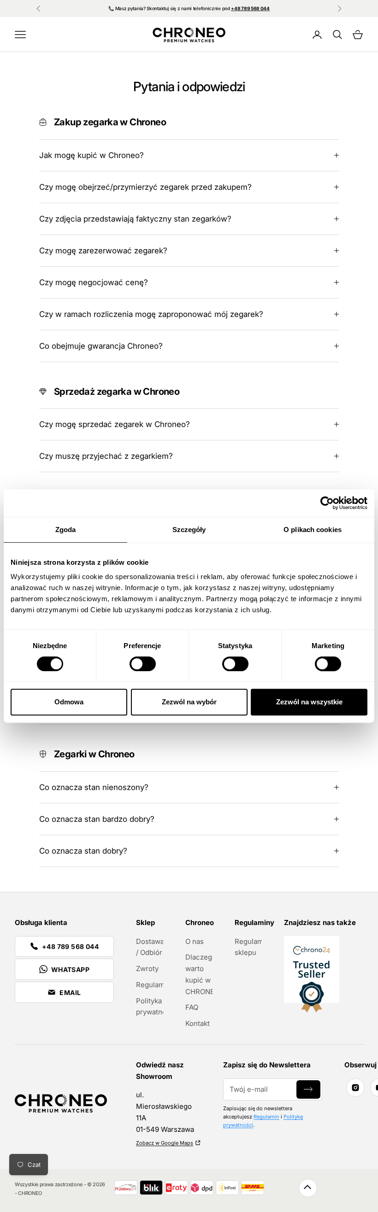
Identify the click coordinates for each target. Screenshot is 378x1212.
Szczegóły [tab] (189, 529)
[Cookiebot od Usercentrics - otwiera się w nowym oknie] (327, 503)
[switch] (143, 663)
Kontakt (197, 1023)
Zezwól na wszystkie (309, 702)
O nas (194, 941)
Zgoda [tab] (65, 529)
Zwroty (147, 968)
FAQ (191, 1007)
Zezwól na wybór (189, 702)
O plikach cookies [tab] (313, 529)
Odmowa (68, 702)
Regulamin (153, 984)
